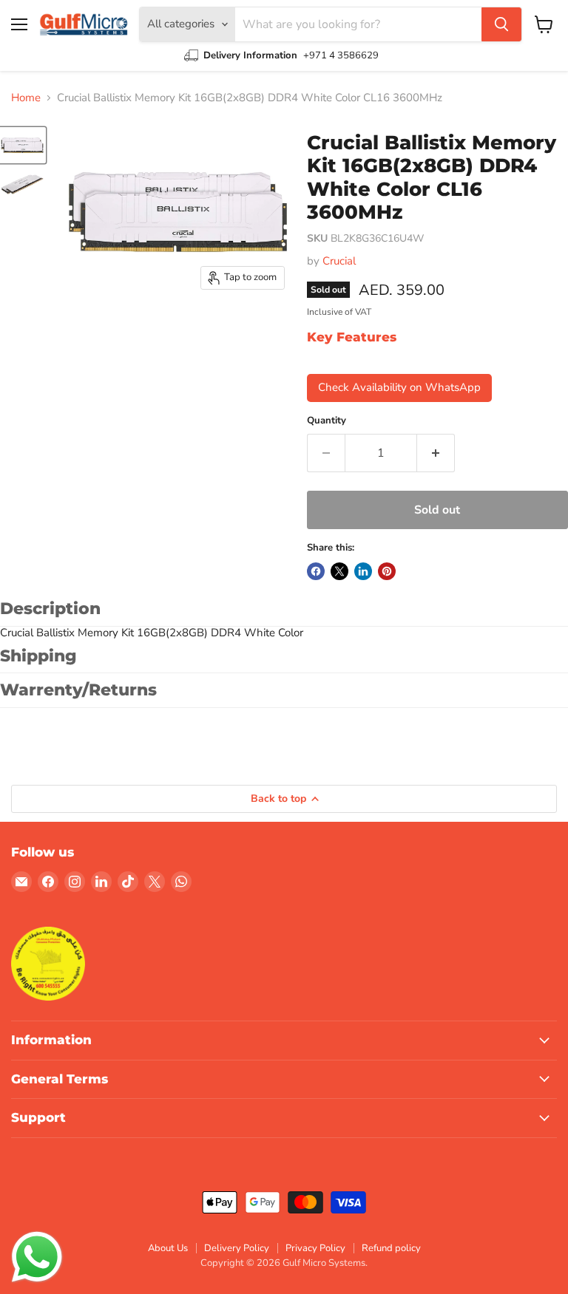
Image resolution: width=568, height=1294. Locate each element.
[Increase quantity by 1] (436, 453)
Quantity (326, 420)
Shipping (38, 656)
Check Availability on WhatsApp (399, 387)
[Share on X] (339, 571)
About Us (168, 1248)
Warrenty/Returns (78, 690)
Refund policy (391, 1248)
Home (26, 98)
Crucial (339, 260)
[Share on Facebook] (316, 571)
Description (50, 608)
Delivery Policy (236, 1248)
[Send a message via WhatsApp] (37, 1257)
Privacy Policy (315, 1248)
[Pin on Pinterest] (387, 571)
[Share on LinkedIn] (363, 571)
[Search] (501, 24)
